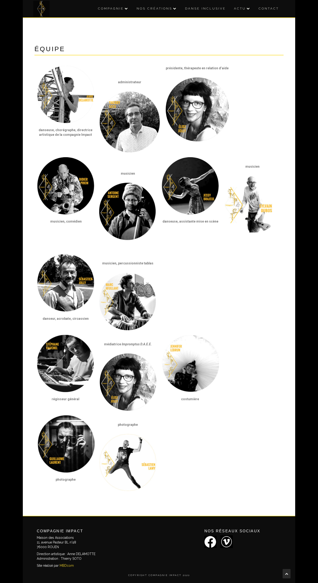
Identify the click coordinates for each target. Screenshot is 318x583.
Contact (269, 8)
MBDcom (67, 565)
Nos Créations (154, 8)
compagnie (111, 8)
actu (240, 8)
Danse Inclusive (205, 8)
